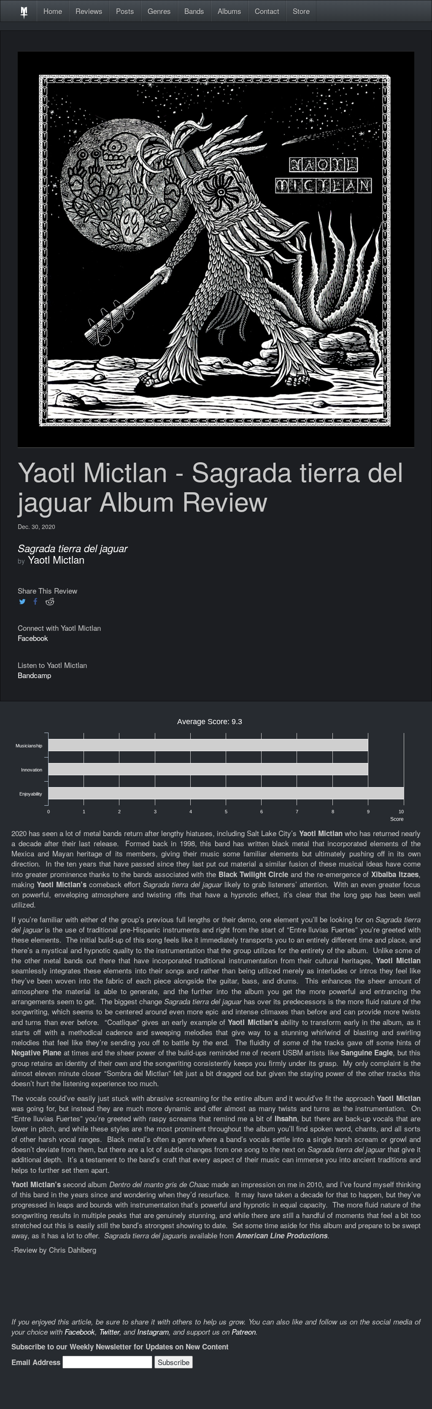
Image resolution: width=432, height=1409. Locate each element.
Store (301, 10)
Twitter (109, 1332)
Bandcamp (34, 675)
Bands (194, 10)
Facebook (33, 637)
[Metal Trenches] (24, 11)
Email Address (35, 1362)
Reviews (89, 10)
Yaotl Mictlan (56, 559)
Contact (267, 10)
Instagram (153, 1332)
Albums (229, 10)
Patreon (244, 1332)
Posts (125, 10)
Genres (159, 10)
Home (52, 10)
